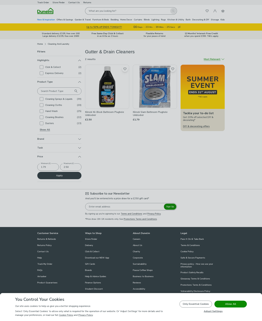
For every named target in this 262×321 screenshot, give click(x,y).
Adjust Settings (213, 311)
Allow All (230, 304)
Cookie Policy (66, 315)
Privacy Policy (85, 315)
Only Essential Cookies (196, 304)
